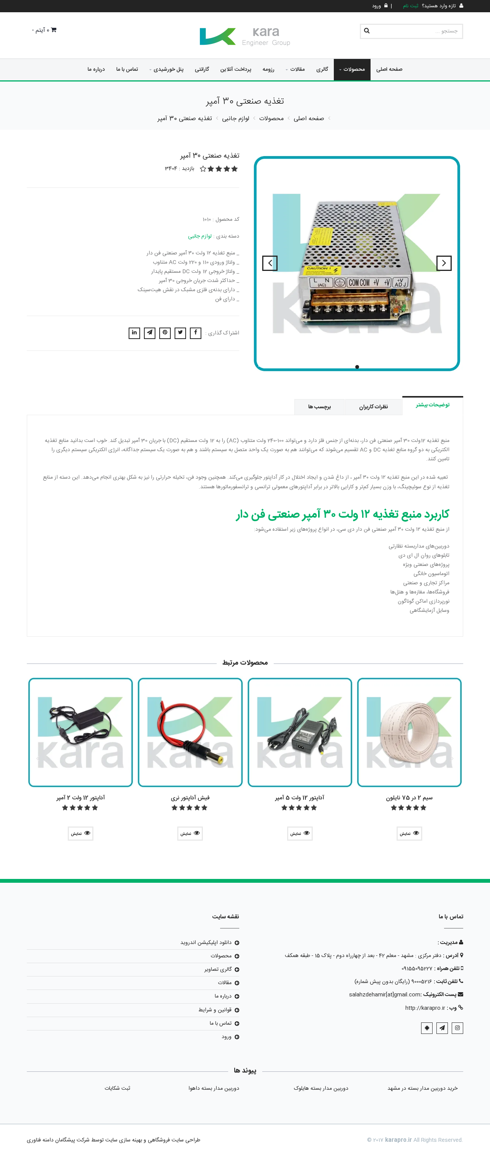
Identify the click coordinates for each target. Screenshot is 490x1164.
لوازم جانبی (200, 236)
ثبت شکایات (117, 1088)
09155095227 (417, 968)
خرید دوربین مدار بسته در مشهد (422, 1088)
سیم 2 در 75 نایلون (409, 798)
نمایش (405, 834)
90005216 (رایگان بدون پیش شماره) (393, 981)
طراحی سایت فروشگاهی (173, 1140)
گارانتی (202, 69)
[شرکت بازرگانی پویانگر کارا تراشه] (245, 37)
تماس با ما (127, 69)
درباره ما (96, 69)
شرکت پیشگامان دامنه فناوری (58, 1140)
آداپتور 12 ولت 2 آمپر (81, 798)
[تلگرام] (442, 1028)
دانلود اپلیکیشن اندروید (206, 942)
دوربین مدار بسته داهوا (213, 1088)
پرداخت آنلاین (235, 69)
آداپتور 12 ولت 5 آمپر (299, 798)
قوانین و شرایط (215, 1010)
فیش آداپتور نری (190, 798)
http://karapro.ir (425, 1008)
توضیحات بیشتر (432, 405)
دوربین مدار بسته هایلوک (321, 1088)
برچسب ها (319, 407)
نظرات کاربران (373, 407)
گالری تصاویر (218, 969)
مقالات (297, 69)
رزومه (268, 69)
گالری (322, 69)
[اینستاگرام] (457, 1028)
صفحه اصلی (389, 69)
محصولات (354, 69)
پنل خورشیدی (168, 69)
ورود (227, 1037)
